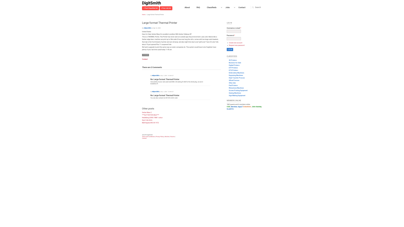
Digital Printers (234, 65)
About (187, 7)
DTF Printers (233, 68)
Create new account (235, 43)
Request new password (237, 45)
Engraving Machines (236, 75)
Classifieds (211, 7)
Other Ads (145, 55)
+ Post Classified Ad (150, 8)
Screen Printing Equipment (238, 90)
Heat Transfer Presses (237, 78)
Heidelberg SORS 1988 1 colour (152, 117)
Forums (172, 136)
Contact (241, 7)
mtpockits (147, 28)
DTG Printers (233, 70)
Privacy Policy (160, 136)
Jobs (227, 7)
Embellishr (247, 107)
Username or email (234, 28)
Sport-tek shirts (147, 120)
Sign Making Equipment (237, 95)
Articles (167, 136)
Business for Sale (235, 63)
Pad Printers (233, 85)
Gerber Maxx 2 (147, 112)
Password (231, 35)
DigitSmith (151, 3)
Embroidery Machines (236, 73)
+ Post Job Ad (166, 8)
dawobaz (234, 107)
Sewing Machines (235, 93)
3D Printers (233, 60)
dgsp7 (240, 107)
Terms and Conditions (148, 136)
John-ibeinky (257, 107)
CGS (228, 107)
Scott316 (230, 109)
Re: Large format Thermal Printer (164, 79)
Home (144, 14)
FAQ (198, 7)
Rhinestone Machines (236, 88)
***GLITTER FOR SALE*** (150, 115)
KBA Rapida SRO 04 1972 (150, 123)
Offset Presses (234, 80)
